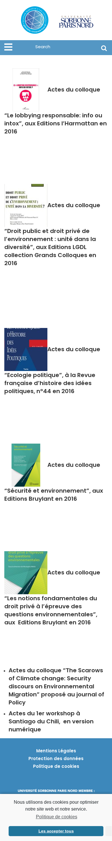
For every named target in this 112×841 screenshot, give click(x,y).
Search (104, 48)
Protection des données (56, 758)
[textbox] (56, 686)
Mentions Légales (56, 751)
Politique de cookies (56, 816)
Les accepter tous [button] (56, 831)
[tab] (8, 47)
